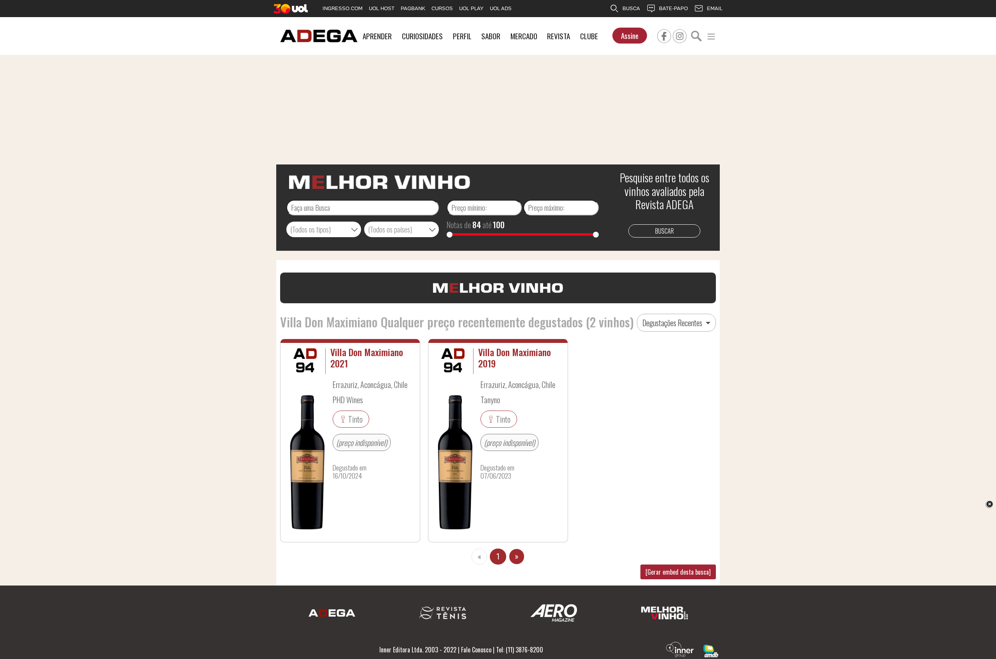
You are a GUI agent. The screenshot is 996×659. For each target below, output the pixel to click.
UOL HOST (382, 8)
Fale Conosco (476, 649)
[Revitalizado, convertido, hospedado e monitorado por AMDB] (710, 650)
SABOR (490, 36)
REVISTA (558, 36)
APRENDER (377, 36)
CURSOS (442, 8)
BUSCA (631, 8)
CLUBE (589, 36)
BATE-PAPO (673, 8)
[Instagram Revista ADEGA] (679, 35)
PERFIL (462, 36)
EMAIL (714, 8)
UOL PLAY (471, 8)
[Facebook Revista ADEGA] (664, 35)
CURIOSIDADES (422, 36)
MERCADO (523, 36)
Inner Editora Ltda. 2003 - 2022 (417, 649)
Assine (629, 35)
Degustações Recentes (673, 323)
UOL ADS (501, 8)
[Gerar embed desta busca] (678, 572)
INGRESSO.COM (343, 8)
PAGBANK (413, 8)
